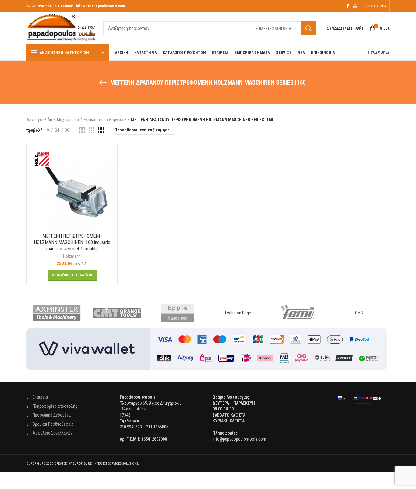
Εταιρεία (40, 397)
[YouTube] (355, 6)
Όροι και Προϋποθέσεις (53, 424)
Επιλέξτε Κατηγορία (273, 28)
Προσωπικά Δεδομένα (52, 415)
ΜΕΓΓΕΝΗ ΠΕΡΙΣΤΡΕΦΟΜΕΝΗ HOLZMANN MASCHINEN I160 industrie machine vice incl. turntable (72, 242)
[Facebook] (347, 6)
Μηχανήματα (68, 119)
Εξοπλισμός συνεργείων (105, 119)
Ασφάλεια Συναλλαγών (52, 433)
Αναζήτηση (308, 28)
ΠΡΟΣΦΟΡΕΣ (379, 52)
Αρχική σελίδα (39, 119)
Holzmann (72, 256)
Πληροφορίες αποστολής (55, 406)
